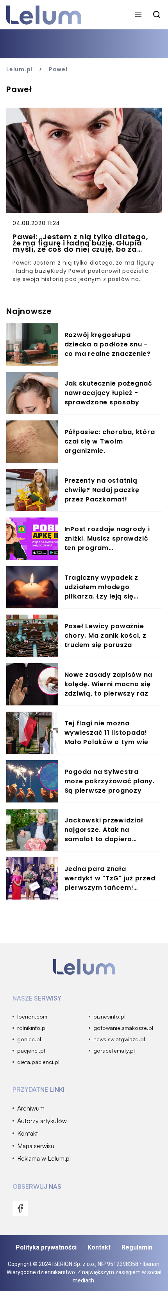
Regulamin (137, 1247)
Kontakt (99, 1247)
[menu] (138, 15)
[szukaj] (157, 15)
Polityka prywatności (46, 1247)
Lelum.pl (19, 69)
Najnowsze (29, 311)
